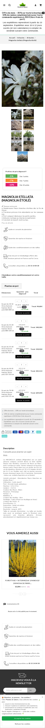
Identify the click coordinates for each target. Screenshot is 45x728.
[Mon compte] (35, 5)
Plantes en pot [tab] (11, 286)
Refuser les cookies (22, 724)
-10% (11, 184)
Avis (5, 455)
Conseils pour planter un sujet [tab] (17, 452)
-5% (11, 176)
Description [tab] (8, 448)
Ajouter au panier (23, 313)
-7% (11, 180)
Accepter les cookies (22, 718)
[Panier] (41, 5)
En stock (25, 309)
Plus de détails (7, 223)
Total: (37, 306)
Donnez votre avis (9, 206)
